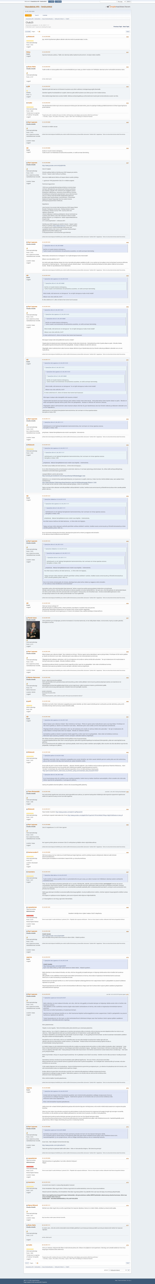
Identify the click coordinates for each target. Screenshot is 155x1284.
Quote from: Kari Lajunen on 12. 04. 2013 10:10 (56, 279)
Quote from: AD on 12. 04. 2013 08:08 (54, 245)
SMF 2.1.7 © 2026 (28, 1280)
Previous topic (118, 26)
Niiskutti (31, 37)
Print (127, 31)
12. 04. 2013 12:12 (46, 444)
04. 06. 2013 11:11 (46, 1205)
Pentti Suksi (32, 618)
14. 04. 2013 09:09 (46, 852)
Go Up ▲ (129, 1280)
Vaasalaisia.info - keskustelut (38, 6)
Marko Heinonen (34, 677)
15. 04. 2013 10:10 (46, 871)
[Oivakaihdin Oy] (27, 138)
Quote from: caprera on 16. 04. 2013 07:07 (55, 998)
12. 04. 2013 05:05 (46, 36)
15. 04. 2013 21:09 (46, 931)
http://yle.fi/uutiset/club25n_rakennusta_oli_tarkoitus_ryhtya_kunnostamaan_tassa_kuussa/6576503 (70, 770)
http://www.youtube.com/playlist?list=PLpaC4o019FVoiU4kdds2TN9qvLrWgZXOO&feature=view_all (95, 815)
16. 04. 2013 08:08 (46, 1087)
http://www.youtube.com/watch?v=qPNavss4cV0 (69, 812)
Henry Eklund (33, 1205)
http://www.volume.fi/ (59, 226)
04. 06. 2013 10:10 (46, 1182)
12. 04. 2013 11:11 (46, 359)
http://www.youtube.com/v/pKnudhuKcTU (53, 1145)
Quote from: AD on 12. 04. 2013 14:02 (54, 774)
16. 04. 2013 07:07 (46, 957)
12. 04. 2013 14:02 (46, 677)
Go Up (27, 1263)
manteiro (31, 872)
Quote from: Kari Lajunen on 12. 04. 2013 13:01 (56, 720)
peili (29, 701)
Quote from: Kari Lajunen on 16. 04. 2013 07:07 (56, 1091)
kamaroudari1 (33, 852)
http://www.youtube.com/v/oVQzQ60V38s (54, 165)
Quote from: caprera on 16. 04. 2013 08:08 (55, 1130)
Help (116, 1280)
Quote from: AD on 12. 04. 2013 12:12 (54, 544)
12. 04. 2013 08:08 (46, 122)
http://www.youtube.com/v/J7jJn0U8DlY (53, 936)
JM (29, 86)
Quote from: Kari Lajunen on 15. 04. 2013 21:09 (56, 960)
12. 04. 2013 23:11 (46, 809)
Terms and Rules (122, 1280)
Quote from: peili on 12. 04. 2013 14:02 (54, 755)
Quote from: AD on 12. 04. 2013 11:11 (54, 422)
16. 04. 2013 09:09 (46, 1126)
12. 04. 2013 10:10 (46, 242)
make (30, 103)
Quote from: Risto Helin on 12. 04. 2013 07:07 (56, 875)
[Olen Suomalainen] (27, 79)
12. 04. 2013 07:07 (46, 52)
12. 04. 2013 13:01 (46, 603)
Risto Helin (32, 67)
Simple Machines (35, 1280)
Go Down (27, 31)
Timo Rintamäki (34, 791)
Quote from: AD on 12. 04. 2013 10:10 (54, 310)
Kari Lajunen (32, 122)
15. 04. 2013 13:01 (46, 907)
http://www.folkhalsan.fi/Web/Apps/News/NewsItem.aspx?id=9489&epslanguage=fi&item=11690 (69, 482)
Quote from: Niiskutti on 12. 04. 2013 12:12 (55, 499)
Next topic (126, 26)
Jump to (106, 1270)
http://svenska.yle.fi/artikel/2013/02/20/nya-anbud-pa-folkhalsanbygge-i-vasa (63, 476)
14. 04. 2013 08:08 (46, 824)
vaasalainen (32, 907)
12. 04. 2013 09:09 (46, 162)
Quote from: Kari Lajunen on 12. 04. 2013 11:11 (56, 448)
